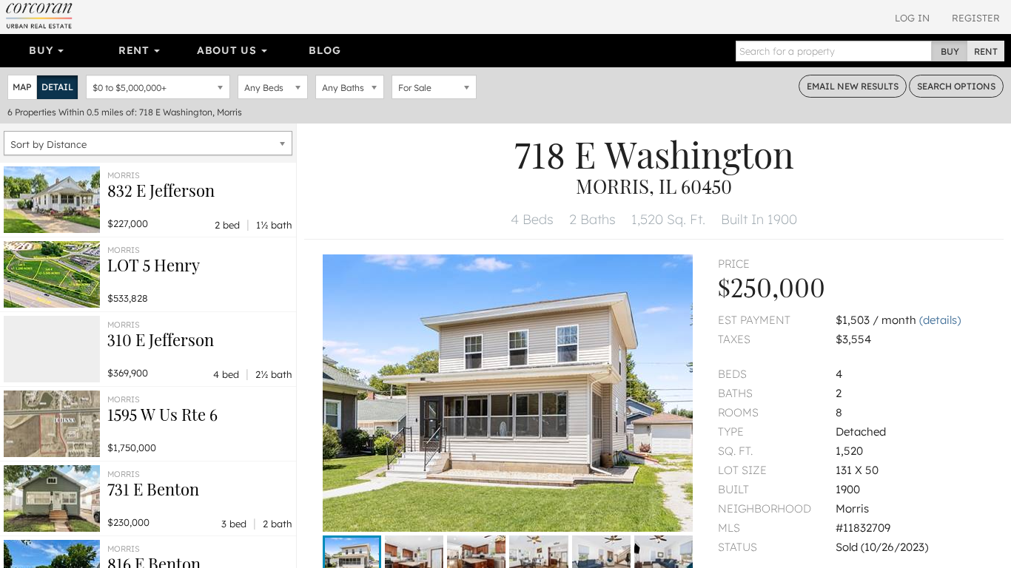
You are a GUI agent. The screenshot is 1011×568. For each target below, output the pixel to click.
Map (22, 86)
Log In (912, 18)
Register (976, 18)
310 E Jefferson (160, 339)
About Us (228, 50)
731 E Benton (153, 489)
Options (956, 86)
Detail (57, 86)
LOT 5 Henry (153, 265)
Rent (135, 50)
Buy (42, 50)
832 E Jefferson (161, 190)
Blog (324, 50)
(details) (940, 320)
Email (853, 86)
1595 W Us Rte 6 (162, 414)
